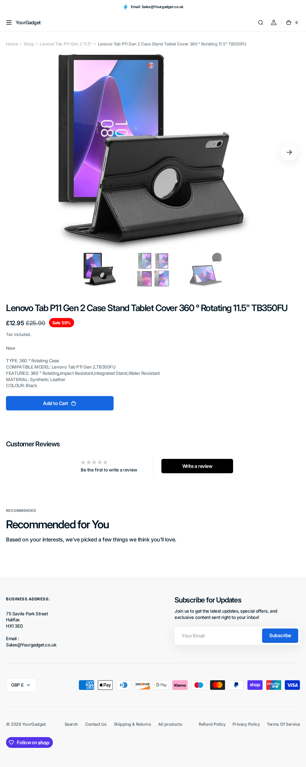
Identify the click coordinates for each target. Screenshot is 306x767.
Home (12, 43)
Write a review (197, 466)
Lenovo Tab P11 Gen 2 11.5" (66, 43)
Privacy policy (246, 724)
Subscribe (280, 635)
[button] (9, 22)
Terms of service (283, 724)
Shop (29, 43)
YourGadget (34, 724)
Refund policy (212, 724)
